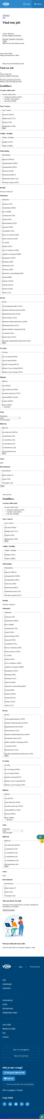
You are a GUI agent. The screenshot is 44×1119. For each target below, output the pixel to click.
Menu (39, 4)
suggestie (11, 1090)
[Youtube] (16, 1104)
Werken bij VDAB (8, 1028)
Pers (4, 1033)
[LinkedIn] (10, 1104)
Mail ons (10, 1079)
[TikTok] (27, 1104)
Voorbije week (11, 99)
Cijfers (4, 1004)
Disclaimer (4, 1115)
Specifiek (7, 407)
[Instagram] (22, 1104)
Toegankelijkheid (15, 1115)
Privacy (25, 1115)
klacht (20, 1090)
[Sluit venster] (1, 72)
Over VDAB (6, 1024)
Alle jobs (10, 101)
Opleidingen (7, 984)
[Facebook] (4, 1104)
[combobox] (11, 37)
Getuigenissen (7, 1008)
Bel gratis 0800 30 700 (15, 1073)
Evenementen (7, 1000)
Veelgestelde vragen (9, 1012)
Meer (3, 128)
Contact (5, 1037)
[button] (40, 837)
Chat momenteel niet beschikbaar (20, 1084)
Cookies (31, 1115)
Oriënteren (6, 988)
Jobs (3, 17)
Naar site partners (21, 1056)
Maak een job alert (8, 910)
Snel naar (6, 15)
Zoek (28, 4)
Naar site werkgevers (21, 1050)
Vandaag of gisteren (13, 97)
